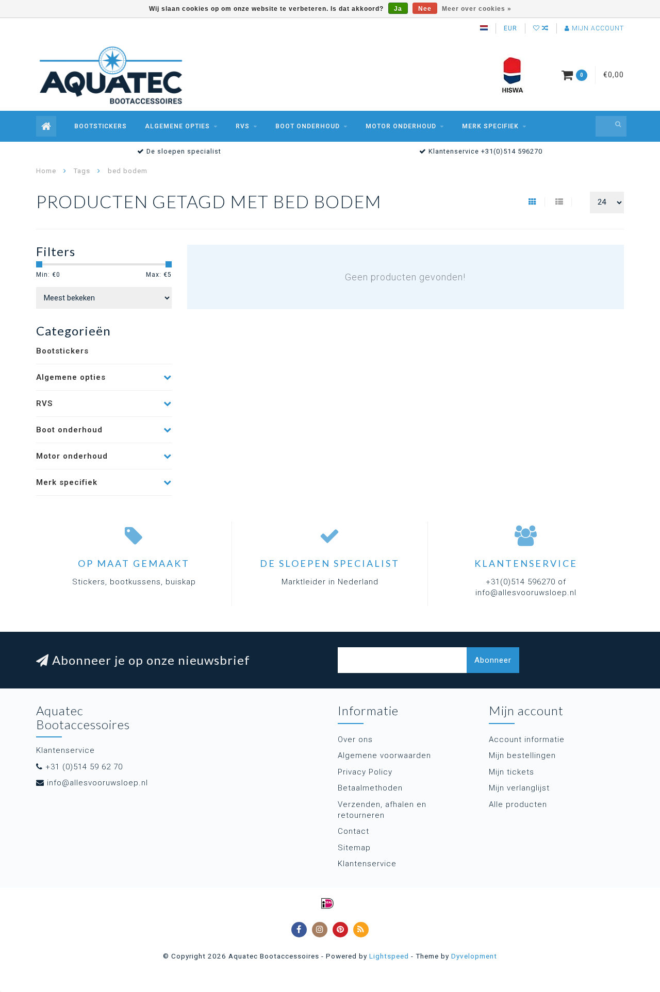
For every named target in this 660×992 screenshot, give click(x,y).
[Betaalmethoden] (327, 903)
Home (46, 171)
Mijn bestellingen (522, 755)
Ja (398, 8)
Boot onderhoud (307, 126)
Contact (353, 831)
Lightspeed (389, 956)
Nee (425, 8)
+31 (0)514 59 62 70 (84, 766)
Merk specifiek (490, 126)
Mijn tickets (511, 772)
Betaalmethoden (370, 788)
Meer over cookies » (477, 8)
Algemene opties (177, 126)
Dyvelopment (474, 956)
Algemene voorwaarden (384, 755)
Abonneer (493, 660)
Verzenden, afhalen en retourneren (382, 810)
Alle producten (518, 804)
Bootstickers (100, 126)
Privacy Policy (365, 772)
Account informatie (527, 739)
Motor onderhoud (401, 126)
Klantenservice (367, 863)
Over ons (355, 739)
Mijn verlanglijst (519, 788)
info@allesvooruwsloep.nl (97, 782)
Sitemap (354, 847)
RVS (243, 126)
